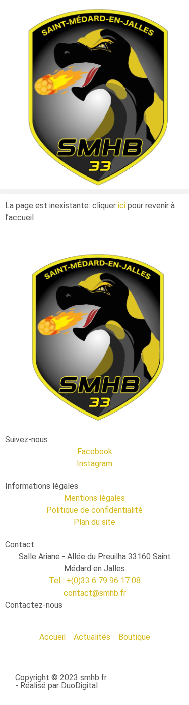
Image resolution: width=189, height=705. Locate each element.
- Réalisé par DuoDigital (56, 685)
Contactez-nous (33, 605)
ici (121, 205)
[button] (94, 191)
